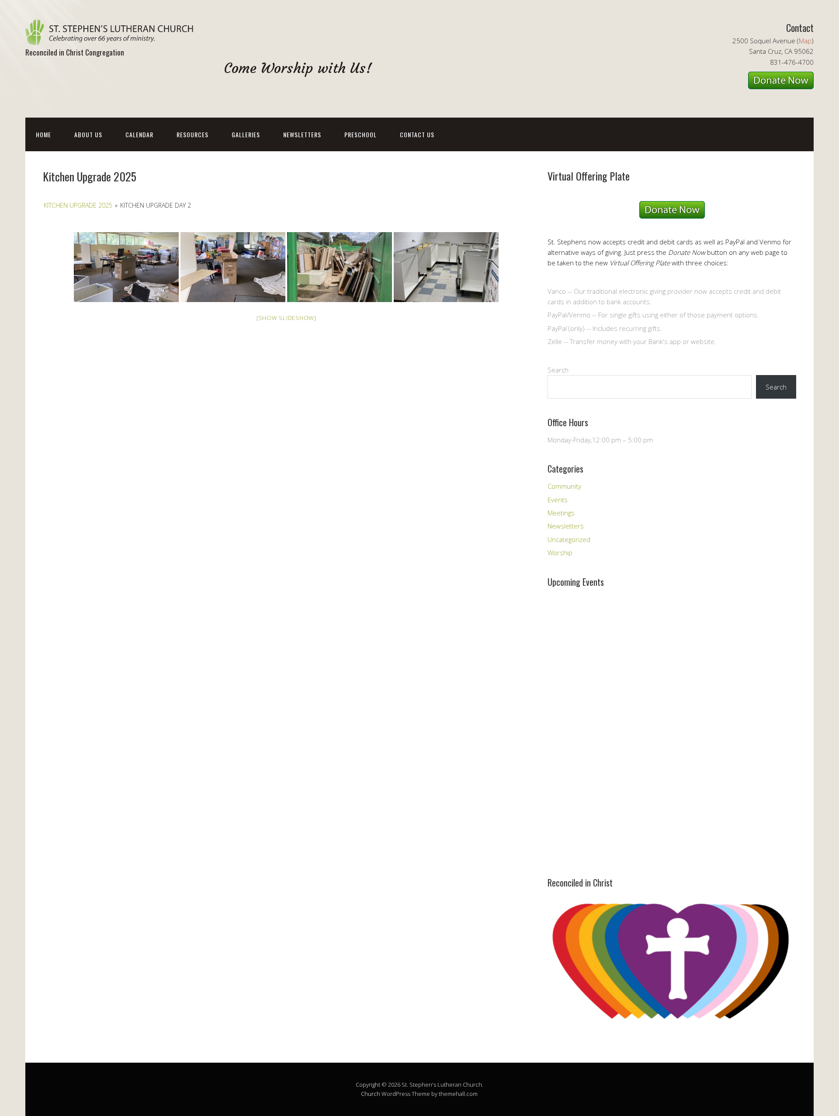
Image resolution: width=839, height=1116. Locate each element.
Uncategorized (569, 539)
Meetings (561, 512)
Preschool (360, 134)
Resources (192, 134)
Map (805, 40)
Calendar (139, 134)
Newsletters (302, 134)
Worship (560, 552)
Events (558, 499)
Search (558, 369)
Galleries (246, 134)
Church (370, 1094)
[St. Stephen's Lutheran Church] (112, 37)
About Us (88, 134)
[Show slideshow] (286, 318)
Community (564, 486)
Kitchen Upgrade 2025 (78, 205)
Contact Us (417, 134)
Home (43, 134)
